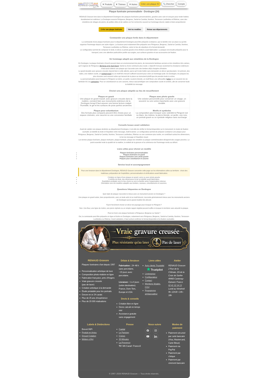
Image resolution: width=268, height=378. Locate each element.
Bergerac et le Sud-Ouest (109, 66)
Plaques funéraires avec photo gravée (134, 157)
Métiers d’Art (87, 339)
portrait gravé (106, 74)
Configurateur (151, 277)
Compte (181, 4)
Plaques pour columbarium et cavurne (134, 159)
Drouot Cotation (89, 336)
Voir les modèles (134, 29)
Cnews (122, 336)
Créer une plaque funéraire (111, 29)
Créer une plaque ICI (150, 4)
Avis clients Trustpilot (154, 265)
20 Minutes (124, 339)
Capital (122, 329)
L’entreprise (150, 274)
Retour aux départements (157, 29)
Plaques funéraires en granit (134, 155)
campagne (95, 82)
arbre (169, 79)
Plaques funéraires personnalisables (134, 153)
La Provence (124, 342)
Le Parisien (124, 332)
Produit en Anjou (89, 332)
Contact (148, 280)
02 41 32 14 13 (175, 285)
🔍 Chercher (168, 4)
